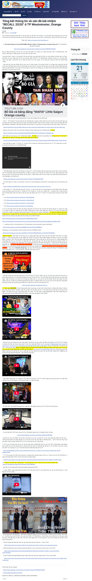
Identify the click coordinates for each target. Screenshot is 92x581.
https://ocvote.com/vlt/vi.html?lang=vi (38, 40)
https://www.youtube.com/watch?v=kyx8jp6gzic (20, 206)
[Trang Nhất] (11, 12)
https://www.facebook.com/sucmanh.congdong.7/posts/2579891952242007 (35, 49)
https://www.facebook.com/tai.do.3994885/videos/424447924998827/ (22, 227)
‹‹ (72, 82)
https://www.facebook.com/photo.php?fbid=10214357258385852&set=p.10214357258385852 (28, 233)
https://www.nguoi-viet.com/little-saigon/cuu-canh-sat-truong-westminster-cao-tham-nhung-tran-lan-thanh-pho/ (34, 127)
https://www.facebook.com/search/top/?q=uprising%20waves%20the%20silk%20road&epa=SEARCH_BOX (31, 221)
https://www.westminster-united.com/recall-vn (34, 285)
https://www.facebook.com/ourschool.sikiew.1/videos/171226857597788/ (23, 179)
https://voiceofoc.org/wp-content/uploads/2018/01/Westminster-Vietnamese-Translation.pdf (28, 133)
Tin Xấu (29, 11)
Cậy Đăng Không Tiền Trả (48, 349)
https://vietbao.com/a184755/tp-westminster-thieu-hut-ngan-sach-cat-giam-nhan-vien (27, 186)
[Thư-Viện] (76, 12)
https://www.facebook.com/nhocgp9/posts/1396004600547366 (19, 218)
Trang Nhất (7, 11)
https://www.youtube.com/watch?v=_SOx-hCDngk (20, 203)
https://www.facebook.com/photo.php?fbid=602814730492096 (34, 435)
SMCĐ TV (64, 11)
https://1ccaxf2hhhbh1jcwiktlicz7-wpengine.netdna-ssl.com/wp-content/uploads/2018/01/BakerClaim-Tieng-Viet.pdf (34, 140)
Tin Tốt (23, 11)
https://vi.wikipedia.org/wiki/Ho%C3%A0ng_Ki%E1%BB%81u (19, 464)
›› (86, 82)
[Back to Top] (89, 578)
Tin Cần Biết (55, 11)
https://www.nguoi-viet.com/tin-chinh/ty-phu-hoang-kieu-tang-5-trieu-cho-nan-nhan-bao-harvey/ (30, 545)
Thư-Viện (72, 11)
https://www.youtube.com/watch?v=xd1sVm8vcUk (20, 200)
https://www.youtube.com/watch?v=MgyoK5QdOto (20, 197)
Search (24, 15)
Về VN (16, 11)
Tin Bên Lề (37, 11)
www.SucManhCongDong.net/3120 (12, 572)
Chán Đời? (46, 11)
